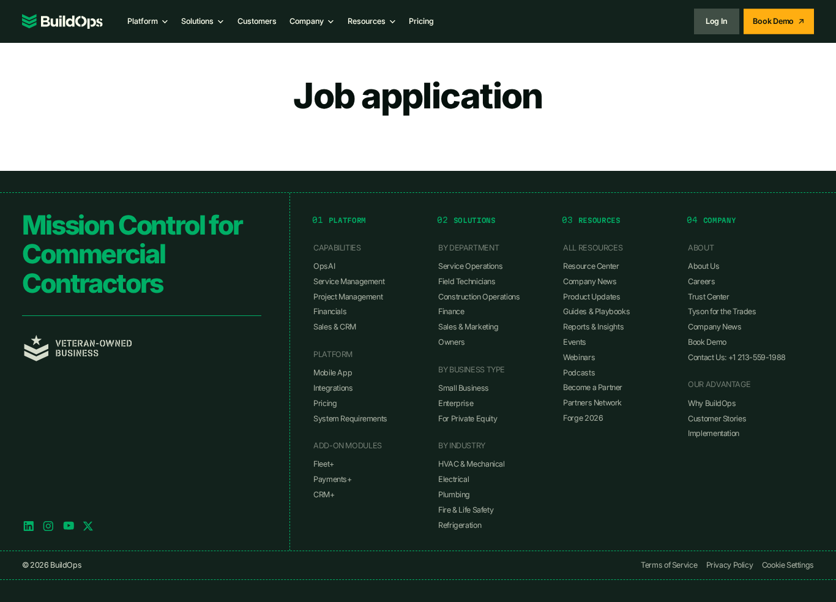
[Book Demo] (779, 21)
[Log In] (716, 21)
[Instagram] (48, 526)
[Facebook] (68, 526)
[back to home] (62, 21)
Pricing (421, 21)
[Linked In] (28, 526)
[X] (88, 526)
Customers (257, 21)
